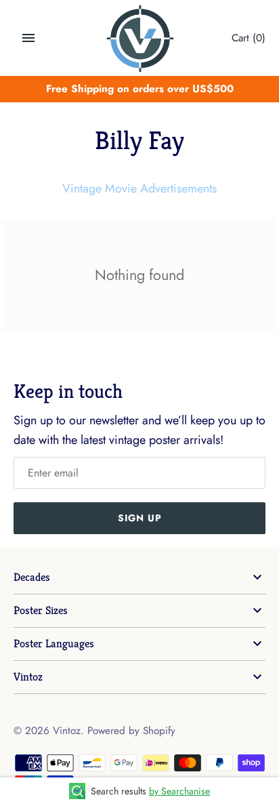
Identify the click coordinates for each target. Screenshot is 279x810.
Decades (32, 577)
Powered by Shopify (131, 730)
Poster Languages (54, 643)
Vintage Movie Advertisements (139, 188)
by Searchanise (179, 791)
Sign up (140, 518)
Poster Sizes (41, 610)
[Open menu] (28, 38)
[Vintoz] (140, 38)
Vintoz (28, 677)
